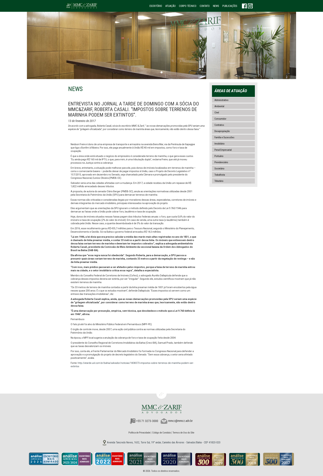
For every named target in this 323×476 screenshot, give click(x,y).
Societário (219, 168)
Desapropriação (222, 131)
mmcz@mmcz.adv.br (180, 421)
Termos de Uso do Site (183, 432)
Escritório (156, 6)
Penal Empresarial (223, 150)
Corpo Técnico (187, 6)
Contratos (219, 125)
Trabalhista (219, 174)
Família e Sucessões (224, 137)
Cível (216, 112)
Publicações (229, 6)
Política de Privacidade (139, 432)
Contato (205, 6)
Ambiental (219, 106)
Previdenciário (221, 162)
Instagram (250, 6)
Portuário (218, 156)
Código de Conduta (161, 432)
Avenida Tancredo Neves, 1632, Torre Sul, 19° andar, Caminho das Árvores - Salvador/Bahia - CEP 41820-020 (163, 442)
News (216, 6)
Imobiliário (219, 143)
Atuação (170, 6)
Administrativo (221, 100)
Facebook (244, 6)
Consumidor (220, 118)
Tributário (218, 181)
